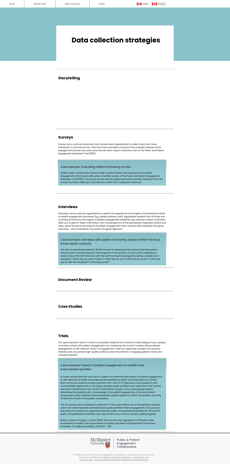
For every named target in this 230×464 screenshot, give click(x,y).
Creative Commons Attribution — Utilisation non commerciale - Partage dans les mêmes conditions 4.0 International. (114, 458)
